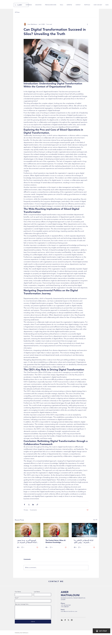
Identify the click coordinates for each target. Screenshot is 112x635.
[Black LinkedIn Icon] (62, 620)
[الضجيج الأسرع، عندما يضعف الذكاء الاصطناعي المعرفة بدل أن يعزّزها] (27, 530)
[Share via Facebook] (24, 504)
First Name (18, 591)
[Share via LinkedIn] (33, 504)
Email (16, 597)
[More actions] (87, 24)
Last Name (37, 591)
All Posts (17, 12)
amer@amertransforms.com (69, 611)
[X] (68, 620)
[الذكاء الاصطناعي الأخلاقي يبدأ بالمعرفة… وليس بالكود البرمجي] (84, 530)
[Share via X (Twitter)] (29, 504)
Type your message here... (22, 604)
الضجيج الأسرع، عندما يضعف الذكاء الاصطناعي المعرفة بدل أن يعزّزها (26, 541)
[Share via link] (37, 504)
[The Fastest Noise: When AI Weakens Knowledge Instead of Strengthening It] (56, 530)
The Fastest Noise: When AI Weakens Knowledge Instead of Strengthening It (56, 541)
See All (95, 519)
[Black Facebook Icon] (65, 620)
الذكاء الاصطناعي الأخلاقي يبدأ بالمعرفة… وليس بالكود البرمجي (83, 541)
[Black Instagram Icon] (72, 620)
